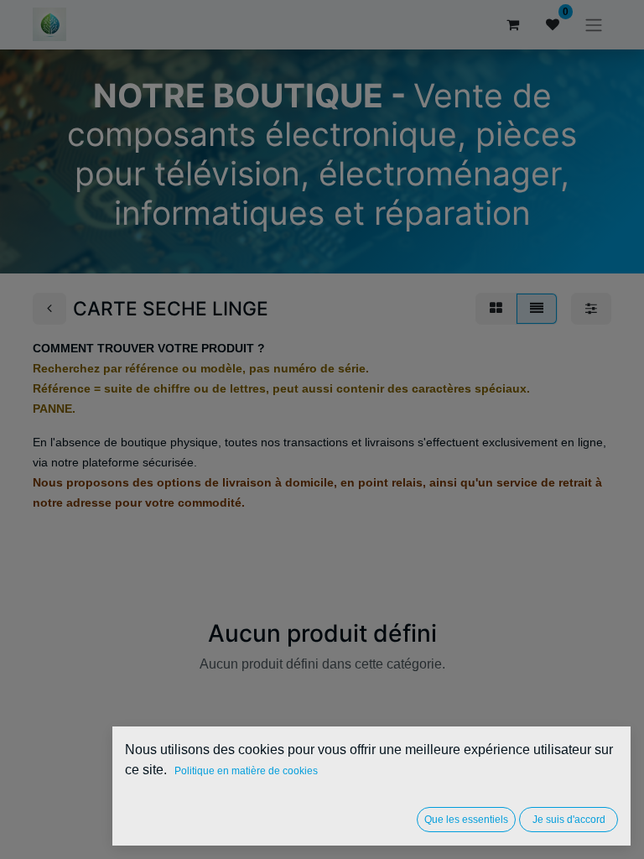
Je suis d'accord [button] (568, 819)
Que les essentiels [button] (466, 819)
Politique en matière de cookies (246, 771)
